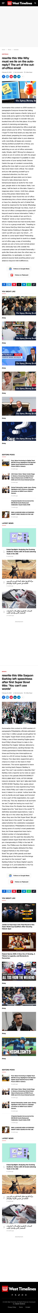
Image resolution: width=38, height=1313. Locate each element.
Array (4, 318)
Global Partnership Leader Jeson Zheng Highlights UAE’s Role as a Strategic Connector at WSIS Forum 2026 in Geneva (23, 490)
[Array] (19, 305)
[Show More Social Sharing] (22, 76)
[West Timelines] (19, 3)
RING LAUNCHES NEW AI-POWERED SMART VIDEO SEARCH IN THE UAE (22, 513)
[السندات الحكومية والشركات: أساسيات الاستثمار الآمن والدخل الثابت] (19, 598)
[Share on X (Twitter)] (7, 76)
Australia (5, 54)
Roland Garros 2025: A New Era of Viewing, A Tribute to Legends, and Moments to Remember (18, 956)
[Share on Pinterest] (11, 76)
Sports (4, 671)
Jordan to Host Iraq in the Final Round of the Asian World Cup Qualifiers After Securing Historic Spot (18, 927)
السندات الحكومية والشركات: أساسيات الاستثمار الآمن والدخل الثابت (19, 612)
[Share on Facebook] (3, 76)
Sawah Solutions (20, 1304)
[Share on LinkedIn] (15, 76)
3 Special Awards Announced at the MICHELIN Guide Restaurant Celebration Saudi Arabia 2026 (22, 503)
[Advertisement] (19, 26)
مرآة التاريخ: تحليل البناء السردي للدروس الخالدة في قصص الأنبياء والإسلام (20, 582)
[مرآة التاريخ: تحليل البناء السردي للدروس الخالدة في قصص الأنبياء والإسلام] (19, 569)
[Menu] (3, 3)
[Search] (35, 3)
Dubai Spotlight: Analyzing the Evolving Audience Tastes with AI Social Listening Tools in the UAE (21, 551)
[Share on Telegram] (18, 76)
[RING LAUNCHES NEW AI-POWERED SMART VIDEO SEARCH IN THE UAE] (5, 514)
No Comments (19, 72)
